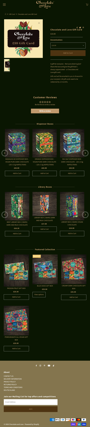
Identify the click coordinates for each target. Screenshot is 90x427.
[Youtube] (49, 365)
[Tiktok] (53, 365)
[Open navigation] (4, 4)
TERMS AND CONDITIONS (13, 387)
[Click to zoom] (39, 23)
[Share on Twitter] (80, 28)
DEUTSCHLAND (9, 390)
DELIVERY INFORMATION (13, 379)
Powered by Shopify (32, 424)
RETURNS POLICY (10, 384)
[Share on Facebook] (77, 28)
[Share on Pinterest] (83, 28)
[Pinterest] (44, 365)
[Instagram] (40, 365)
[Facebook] (36, 365)
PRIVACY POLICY (10, 382)
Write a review (45, 111)
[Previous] (7, 38)
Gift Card (12, 14)
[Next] (39, 38)
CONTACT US (8, 376)
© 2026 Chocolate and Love (13, 424)
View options (39, 294)
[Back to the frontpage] (6, 14)
